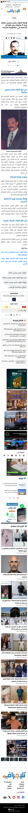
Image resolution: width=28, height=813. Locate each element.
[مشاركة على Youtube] (14, 797)
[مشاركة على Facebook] (23, 797)
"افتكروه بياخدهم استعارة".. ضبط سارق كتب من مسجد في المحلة (14, 601)
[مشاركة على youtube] (1, 2)
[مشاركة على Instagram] (18, 797)
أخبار (22, 781)
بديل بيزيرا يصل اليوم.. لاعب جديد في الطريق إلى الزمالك (14, 345)
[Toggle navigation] (24, 9)
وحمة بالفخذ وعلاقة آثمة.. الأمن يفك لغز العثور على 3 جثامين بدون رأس (15, 335)
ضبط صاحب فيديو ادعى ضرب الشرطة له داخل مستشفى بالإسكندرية (14, 654)
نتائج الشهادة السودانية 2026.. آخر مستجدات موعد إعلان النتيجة (10, 484)
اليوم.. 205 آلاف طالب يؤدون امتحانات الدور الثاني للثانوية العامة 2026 (14, 351)
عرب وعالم (20, 788)
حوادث (14, 17)
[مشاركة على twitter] (7, 1)
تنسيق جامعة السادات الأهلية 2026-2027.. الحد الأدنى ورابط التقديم (10, 492)
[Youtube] (8, 455)
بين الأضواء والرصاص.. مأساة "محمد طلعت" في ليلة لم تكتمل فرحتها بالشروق (14, 732)
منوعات (21, 784)
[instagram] (16, 455)
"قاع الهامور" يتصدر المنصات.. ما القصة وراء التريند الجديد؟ (14, 324)
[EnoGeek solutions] (14, 809)
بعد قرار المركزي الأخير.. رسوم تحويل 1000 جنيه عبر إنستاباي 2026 (14, 329)
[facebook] (12, 455)
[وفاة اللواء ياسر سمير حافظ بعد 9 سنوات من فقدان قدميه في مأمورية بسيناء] (11, 38)
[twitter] (20, 455)
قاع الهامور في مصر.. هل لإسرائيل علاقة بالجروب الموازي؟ (14, 356)
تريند (21, 478)
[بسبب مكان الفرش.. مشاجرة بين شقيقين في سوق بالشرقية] (14, 538)
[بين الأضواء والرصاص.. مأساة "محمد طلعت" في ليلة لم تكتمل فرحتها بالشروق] (14, 721)
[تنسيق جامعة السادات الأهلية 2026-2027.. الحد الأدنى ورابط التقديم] (22, 492)
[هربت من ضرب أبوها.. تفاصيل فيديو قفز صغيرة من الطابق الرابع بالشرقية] (14, 694)
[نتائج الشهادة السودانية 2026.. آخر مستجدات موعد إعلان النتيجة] (22, 485)
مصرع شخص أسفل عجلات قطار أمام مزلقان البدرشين (15, 575)
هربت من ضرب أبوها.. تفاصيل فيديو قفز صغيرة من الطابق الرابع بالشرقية (15, 706)
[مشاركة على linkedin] (9, 1)
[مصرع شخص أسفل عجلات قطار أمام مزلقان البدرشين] (14, 564)
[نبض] (4, 455)
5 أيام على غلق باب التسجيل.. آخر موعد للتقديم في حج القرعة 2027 (16, 628)
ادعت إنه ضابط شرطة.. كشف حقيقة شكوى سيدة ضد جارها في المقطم (15, 680)
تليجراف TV (7, 781)
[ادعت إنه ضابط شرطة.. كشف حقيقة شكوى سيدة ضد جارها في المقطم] (14, 668)
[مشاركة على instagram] (5, 1)
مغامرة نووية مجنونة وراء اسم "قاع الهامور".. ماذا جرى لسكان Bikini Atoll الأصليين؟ (13, 340)
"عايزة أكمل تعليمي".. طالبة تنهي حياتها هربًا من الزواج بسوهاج (13, 362)
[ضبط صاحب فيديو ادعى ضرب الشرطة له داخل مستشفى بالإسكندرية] (14, 642)
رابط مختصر (14, 293)
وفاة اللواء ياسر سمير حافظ (15, 282)
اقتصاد (21, 786)
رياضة (9, 786)
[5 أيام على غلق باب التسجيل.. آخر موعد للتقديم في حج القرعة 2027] (14, 616)
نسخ (14, 299)
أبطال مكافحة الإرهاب (17, 287)
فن (10, 784)
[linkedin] (23, 455)
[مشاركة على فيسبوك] (3, 1)
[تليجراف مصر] (13, 11)
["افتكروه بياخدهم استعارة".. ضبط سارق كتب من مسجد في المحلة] (14, 590)
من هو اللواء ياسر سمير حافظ (14, 277)
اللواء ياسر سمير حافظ (17, 272)
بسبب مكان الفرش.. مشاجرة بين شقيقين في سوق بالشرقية (14, 549)
